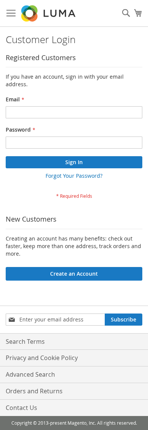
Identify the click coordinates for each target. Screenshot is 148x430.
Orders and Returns (34, 391)
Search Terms (25, 341)
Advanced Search (30, 374)
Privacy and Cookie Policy (42, 358)
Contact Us (21, 408)
